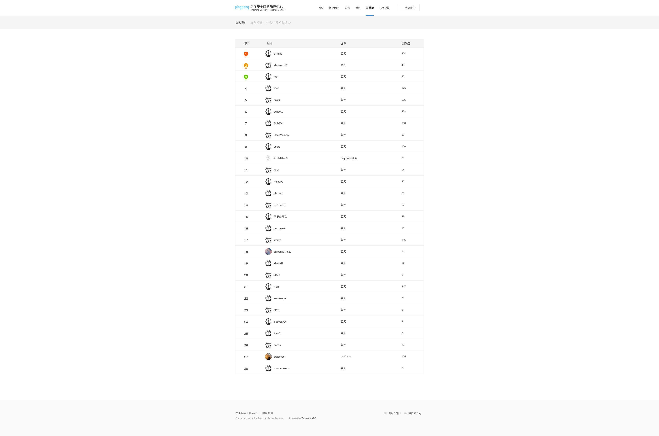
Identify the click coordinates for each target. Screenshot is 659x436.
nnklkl (277, 100)
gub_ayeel (279, 228)
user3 (277, 146)
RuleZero (279, 123)
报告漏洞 (267, 413)
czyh (276, 170)
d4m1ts (278, 53)
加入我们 (254, 413)
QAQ (277, 275)
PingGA (278, 181)
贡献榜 (370, 8)
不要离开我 (280, 216)
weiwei (277, 240)
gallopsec (279, 356)
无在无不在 (280, 205)
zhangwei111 (281, 65)
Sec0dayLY (280, 321)
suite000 (278, 111)
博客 (358, 7)
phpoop (278, 193)
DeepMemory (281, 135)
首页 (320, 7)
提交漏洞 (334, 7)
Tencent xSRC (309, 418)
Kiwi (276, 88)
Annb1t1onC (281, 158)
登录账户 (410, 7)
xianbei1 (278, 263)
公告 (347, 7)
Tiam (277, 286)
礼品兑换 (384, 7)
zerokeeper (280, 298)
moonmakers (281, 368)
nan (276, 76)
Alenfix (278, 333)
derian (277, 345)
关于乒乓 (241, 413)
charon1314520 (282, 251)
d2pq (276, 310)
